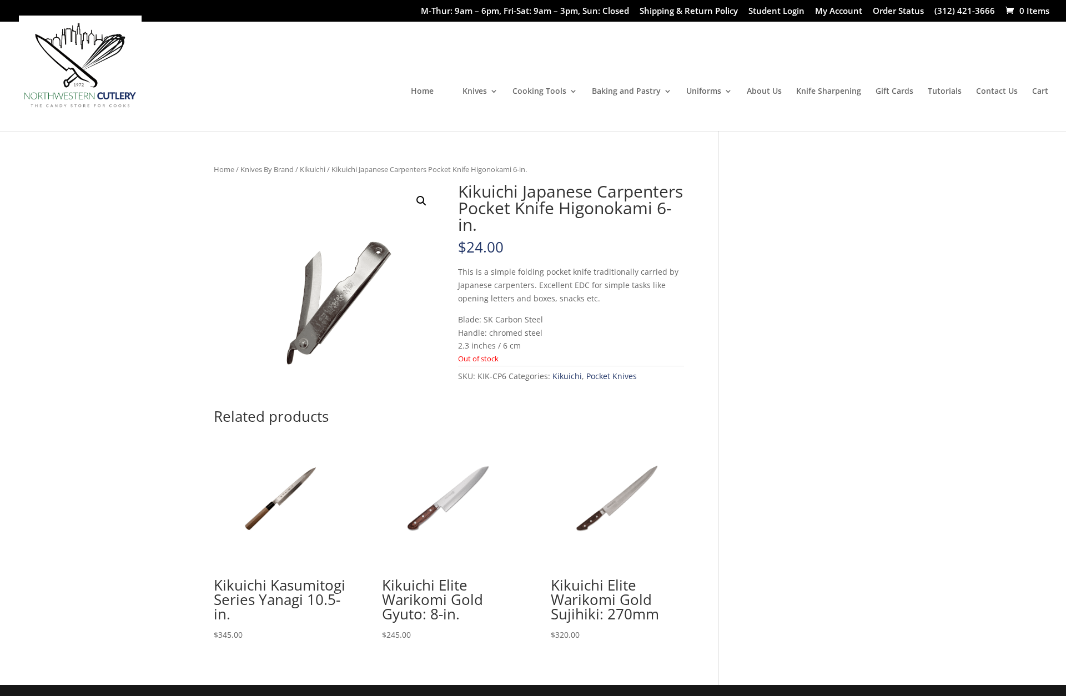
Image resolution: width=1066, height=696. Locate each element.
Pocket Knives (611, 376)
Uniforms (703, 91)
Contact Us (997, 91)
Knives (474, 91)
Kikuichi (312, 169)
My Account (838, 11)
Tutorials (945, 91)
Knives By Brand (267, 169)
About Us (764, 91)
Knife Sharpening (828, 91)
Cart (1040, 91)
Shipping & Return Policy (689, 11)
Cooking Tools (539, 91)
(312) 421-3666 (964, 11)
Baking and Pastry (626, 91)
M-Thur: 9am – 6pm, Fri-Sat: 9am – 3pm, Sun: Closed (525, 11)
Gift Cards (894, 91)
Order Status (898, 11)
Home (422, 91)
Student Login (776, 11)
